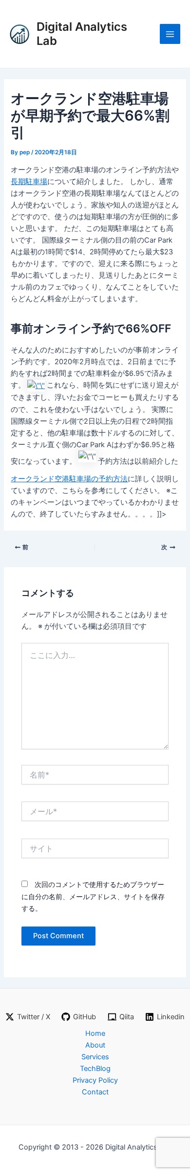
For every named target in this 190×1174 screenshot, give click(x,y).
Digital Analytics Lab (82, 33)
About (95, 1045)
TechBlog (95, 1068)
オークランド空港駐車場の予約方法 (69, 478)
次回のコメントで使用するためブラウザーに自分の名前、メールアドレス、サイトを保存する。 (93, 896)
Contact (95, 1092)
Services (95, 1056)
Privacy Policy (95, 1080)
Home (95, 1033)
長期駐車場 (29, 181)
